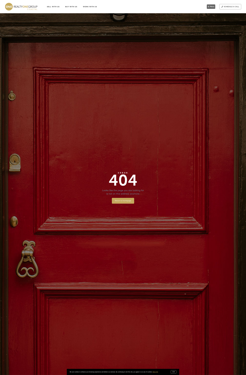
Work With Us (90, 6)
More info (155, 372)
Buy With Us (71, 6)
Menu (212, 6)
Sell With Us (53, 6)
